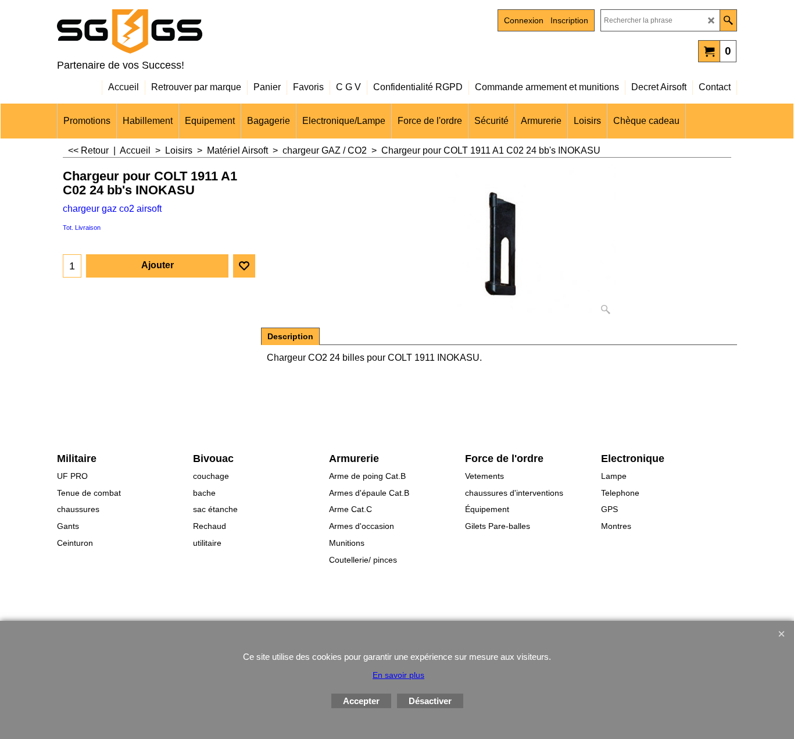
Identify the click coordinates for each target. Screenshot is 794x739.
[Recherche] (728, 20)
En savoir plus (398, 675)
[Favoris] (244, 266)
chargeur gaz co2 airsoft (112, 209)
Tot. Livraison (82, 227)
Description (290, 336)
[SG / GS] (158, 31)
